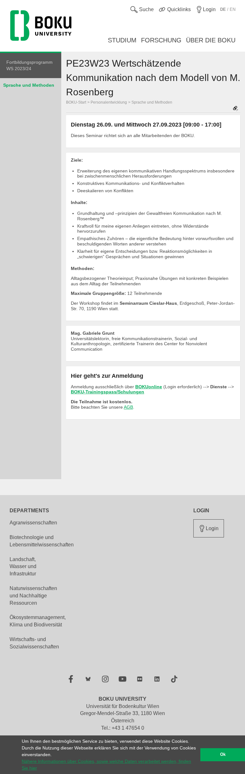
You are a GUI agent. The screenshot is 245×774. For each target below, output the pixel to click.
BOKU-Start (76, 102)
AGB (128, 407)
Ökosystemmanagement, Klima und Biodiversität (38, 621)
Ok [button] (223, 754)
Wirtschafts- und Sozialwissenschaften (34, 643)
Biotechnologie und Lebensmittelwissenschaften (42, 541)
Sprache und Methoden (28, 85)
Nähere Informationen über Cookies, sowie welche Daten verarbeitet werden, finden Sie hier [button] (106, 764)
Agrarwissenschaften (33, 522)
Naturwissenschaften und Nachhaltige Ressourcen (33, 596)
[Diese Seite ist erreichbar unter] (235, 109)
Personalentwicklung (109, 102)
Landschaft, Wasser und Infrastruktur (23, 567)
